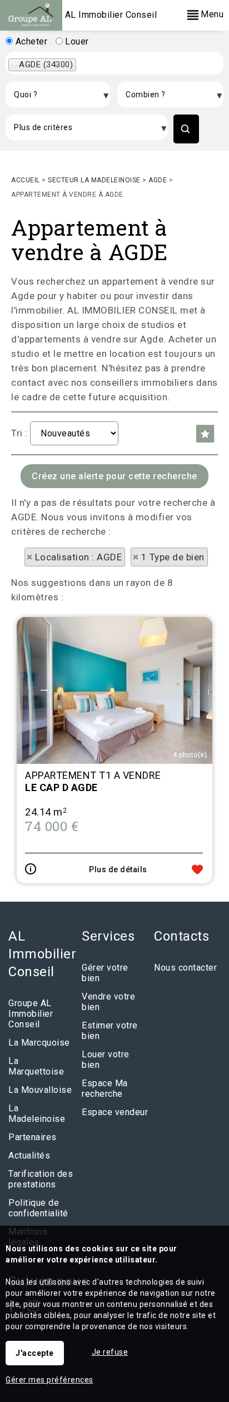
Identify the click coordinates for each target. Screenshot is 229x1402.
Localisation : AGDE (78, 557)
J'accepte (35, 1353)
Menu (211, 14)
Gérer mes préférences (49, 1379)
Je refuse (110, 1352)
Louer (76, 41)
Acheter (30, 41)
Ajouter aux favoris (197, 869)
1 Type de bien (173, 557)
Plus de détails (118, 869)
